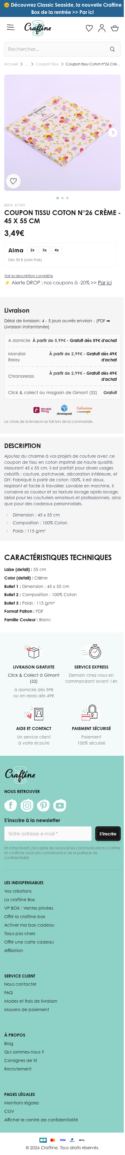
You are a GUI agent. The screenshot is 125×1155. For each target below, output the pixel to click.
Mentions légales (21, 1102)
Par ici (105, 283)
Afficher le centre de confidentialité (41, 1119)
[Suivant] (112, 132)
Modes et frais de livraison (30, 1001)
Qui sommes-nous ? (24, 1051)
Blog (8, 1043)
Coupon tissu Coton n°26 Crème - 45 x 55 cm (93, 64)
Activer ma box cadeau (29, 925)
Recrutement (18, 1068)
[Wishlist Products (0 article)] (89, 28)
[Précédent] (12, 132)
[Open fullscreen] (62, 133)
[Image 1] (57, 198)
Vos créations (18, 891)
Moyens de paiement (26, 1009)
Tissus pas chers (19, 933)
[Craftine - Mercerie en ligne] (38, 28)
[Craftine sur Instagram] (27, 805)
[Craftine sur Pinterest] (43, 805)
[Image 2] (62, 198)
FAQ (8, 992)
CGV (9, 1111)
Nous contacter (20, 984)
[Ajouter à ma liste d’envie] (13, 181)
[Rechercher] (112, 49)
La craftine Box (19, 899)
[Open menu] (10, 27)
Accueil (11, 64)
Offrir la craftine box (24, 916)
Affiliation (13, 950)
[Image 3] (67, 198)
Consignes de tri (20, 1060)
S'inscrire (108, 833)
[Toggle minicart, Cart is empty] (115, 28)
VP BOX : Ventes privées (28, 908)
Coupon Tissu (47, 64)
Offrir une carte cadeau (29, 941)
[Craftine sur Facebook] (10, 805)
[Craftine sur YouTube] (59, 805)
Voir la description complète (28, 276)
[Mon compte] (102, 28)
